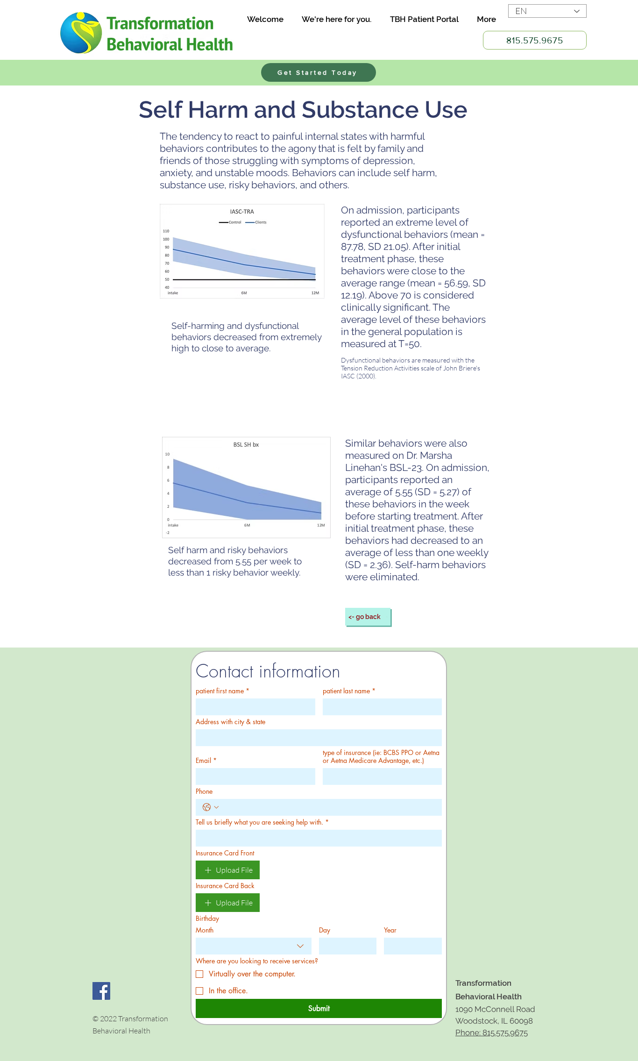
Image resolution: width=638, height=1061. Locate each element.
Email (206, 760)
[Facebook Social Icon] (101, 991)
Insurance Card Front (225, 853)
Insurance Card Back (225, 886)
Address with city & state (230, 722)
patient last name (349, 691)
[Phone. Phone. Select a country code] (210, 807)
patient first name (222, 691)
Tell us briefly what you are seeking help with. (262, 822)
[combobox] (254, 946)
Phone (204, 791)
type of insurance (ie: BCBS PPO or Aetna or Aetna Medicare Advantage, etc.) (381, 756)
